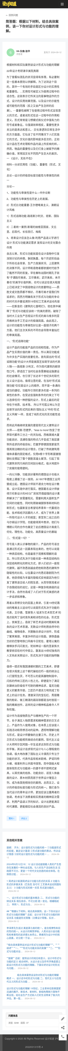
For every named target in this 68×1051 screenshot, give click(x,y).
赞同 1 (11, 818)
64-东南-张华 (23, 51)
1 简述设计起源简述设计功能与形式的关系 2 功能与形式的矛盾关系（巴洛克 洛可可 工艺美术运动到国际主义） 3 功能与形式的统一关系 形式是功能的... (34, 884)
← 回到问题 (12, 15)
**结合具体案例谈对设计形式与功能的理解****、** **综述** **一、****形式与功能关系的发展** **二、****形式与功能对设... (33, 948)
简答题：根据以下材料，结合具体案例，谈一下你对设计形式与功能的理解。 (32, 26)
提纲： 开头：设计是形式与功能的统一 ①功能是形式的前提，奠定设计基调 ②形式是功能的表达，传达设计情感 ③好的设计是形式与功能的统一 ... (34, 851)
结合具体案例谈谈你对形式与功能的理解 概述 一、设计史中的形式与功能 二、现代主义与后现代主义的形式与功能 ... (34, 978)
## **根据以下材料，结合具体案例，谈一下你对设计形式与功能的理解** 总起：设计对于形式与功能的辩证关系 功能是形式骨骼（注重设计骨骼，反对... (33, 914)
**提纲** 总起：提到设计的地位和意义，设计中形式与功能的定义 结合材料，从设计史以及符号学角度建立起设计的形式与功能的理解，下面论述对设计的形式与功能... (34, 963)
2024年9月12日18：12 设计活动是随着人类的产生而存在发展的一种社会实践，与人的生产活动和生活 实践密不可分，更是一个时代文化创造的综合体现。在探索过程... (34, 869)
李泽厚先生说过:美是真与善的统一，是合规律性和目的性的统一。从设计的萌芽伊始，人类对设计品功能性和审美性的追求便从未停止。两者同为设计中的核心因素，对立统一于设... (33, 932)
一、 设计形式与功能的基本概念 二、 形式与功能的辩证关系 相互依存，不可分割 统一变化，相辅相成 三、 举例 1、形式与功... (33, 901)
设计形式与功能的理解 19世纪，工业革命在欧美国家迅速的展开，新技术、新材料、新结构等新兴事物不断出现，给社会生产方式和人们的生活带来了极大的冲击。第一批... (34, 993)
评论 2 (24, 818)
